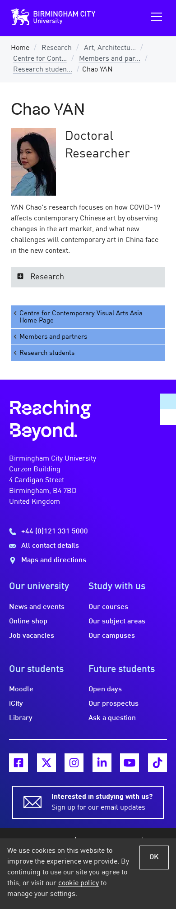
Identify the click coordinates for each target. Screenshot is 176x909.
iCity (16, 703)
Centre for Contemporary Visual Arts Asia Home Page (81, 317)
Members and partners (53, 336)
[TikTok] (157, 762)
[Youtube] (129, 762)
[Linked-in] (102, 762)
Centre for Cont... (40, 59)
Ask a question (112, 718)
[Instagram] (74, 762)
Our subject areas (116, 621)
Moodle (21, 689)
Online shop (28, 621)
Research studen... (42, 69)
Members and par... (109, 59)
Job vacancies (31, 636)
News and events (37, 607)
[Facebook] (18, 762)
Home (20, 48)
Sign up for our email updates (102, 802)
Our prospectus (113, 703)
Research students (46, 353)
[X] (46, 762)
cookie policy (78, 883)
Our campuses (111, 636)
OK (154, 857)
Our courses (108, 607)
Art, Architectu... (110, 48)
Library (20, 718)
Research (57, 48)
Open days (105, 689)
